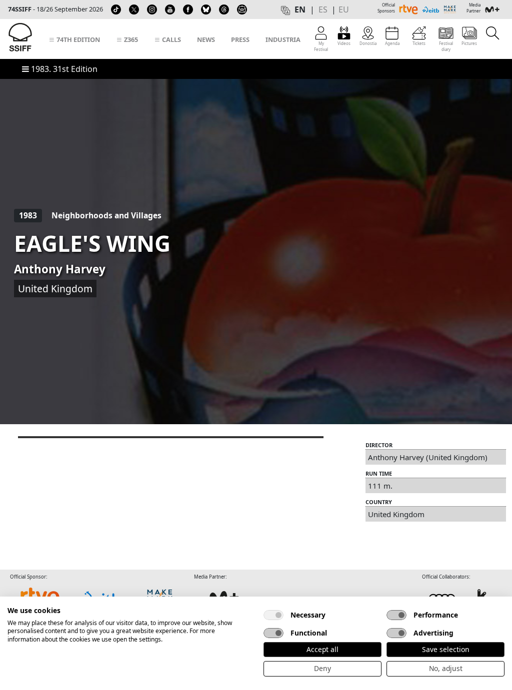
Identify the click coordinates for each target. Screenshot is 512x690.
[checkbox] (274, 615)
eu (343, 9)
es (323, 9)
